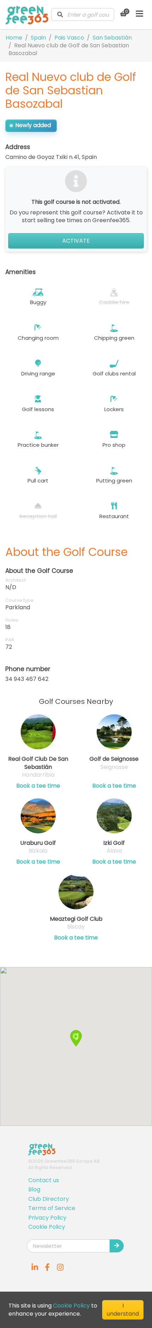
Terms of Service (51, 1208)
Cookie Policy (46, 1227)
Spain (38, 38)
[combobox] (82, 14)
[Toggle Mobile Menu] (139, 14)
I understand (123, 1309)
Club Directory (48, 1199)
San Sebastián (112, 38)
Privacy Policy (47, 1218)
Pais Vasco (69, 38)
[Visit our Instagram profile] (60, 1267)
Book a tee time (38, 786)
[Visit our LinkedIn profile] (34, 1267)
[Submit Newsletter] (117, 1245)
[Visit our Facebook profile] (47, 1267)
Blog (34, 1189)
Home (14, 38)
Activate (76, 241)
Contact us (43, 1180)
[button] (76, 1038)
